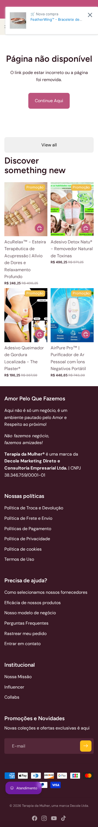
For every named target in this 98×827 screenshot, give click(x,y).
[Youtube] (54, 818)
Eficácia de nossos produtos (32, 603)
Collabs (11, 697)
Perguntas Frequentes (26, 623)
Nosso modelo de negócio (30, 613)
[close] (90, 15)
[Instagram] (44, 818)
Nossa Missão (18, 677)
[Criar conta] (85, 746)
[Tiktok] (63, 818)
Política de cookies (23, 549)
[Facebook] (34, 818)
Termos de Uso (19, 559)
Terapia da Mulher (36, 806)
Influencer (14, 687)
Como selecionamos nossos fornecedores (45, 592)
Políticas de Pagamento (27, 528)
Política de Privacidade (27, 539)
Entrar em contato (22, 643)
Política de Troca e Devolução (33, 508)
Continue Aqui (49, 101)
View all (49, 145)
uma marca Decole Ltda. (70, 806)
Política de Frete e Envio (28, 518)
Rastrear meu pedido (25, 633)
